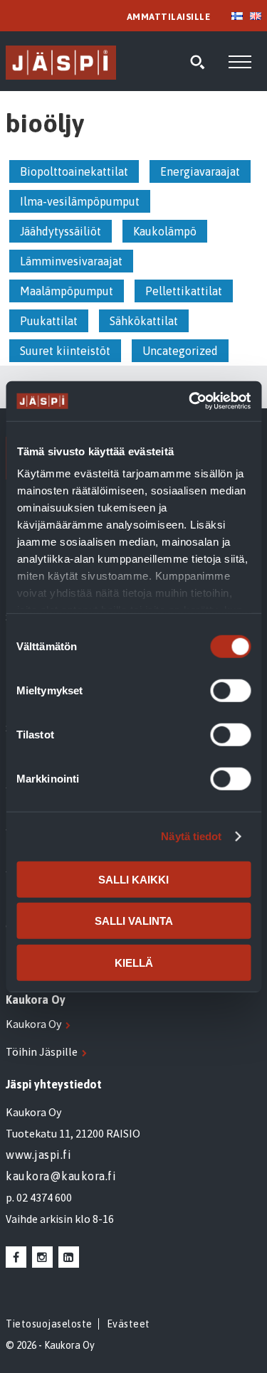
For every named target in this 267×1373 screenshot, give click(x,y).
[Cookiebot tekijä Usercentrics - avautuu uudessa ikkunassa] (190, 401)
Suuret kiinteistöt (65, 350)
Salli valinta (134, 921)
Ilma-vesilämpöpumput (80, 201)
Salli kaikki (133, 879)
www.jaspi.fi (38, 1154)
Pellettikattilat (183, 291)
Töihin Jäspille (42, 1051)
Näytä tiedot (191, 836)
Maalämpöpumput (66, 291)
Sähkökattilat (144, 320)
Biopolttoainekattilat (74, 171)
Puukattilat (49, 320)
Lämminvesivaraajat (71, 261)
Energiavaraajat (200, 171)
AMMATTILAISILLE (169, 16)
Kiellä (134, 962)
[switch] (230, 690)
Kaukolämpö (165, 231)
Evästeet (128, 1324)
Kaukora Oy (33, 1024)
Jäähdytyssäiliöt (60, 231)
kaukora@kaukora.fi (61, 1176)
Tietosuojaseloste (49, 1324)
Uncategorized (180, 350)
